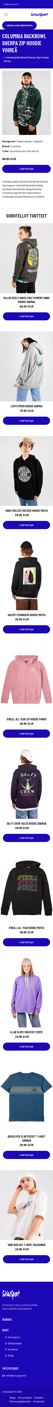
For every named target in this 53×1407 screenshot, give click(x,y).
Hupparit (38, 141)
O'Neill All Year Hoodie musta (26, 928)
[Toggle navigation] (6, 14)
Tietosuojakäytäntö (20, 1401)
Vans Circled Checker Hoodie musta (26, 510)
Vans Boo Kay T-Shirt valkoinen (26, 1245)
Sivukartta (38, 1401)
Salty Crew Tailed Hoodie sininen (26, 823)
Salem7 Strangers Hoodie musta (26, 615)
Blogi (11, 1355)
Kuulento (13, 1349)
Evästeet (38, 1397)
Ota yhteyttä (25, 1397)
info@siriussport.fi (11, 4)
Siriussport (14, 1337)
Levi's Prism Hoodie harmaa (26, 406)
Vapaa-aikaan (24, 141)
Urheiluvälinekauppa (19, 25)
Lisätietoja (26, 168)
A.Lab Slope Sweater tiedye (26, 1032)
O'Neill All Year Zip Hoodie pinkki (27, 719)
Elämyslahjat (15, 1343)
